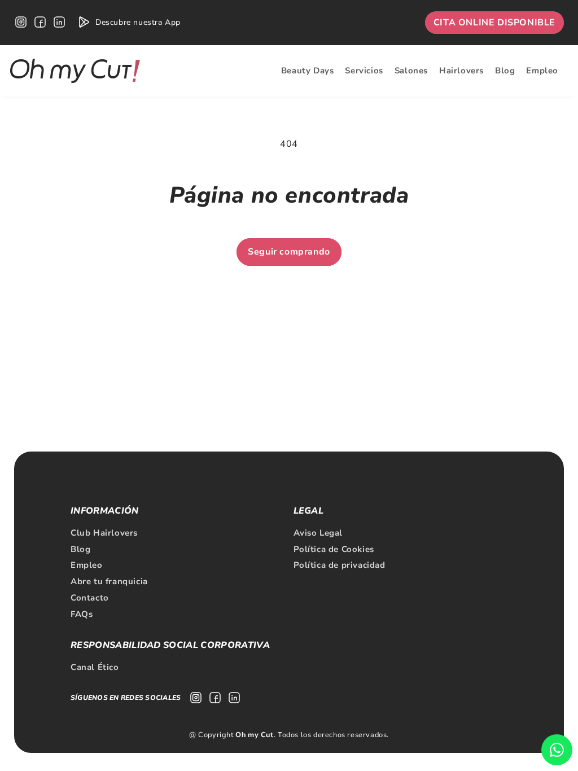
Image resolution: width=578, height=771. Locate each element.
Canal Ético (95, 667)
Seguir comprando (289, 252)
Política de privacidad (340, 565)
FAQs (82, 614)
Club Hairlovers (104, 532)
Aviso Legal (318, 532)
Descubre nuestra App (138, 22)
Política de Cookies (334, 549)
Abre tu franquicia (109, 581)
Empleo (87, 565)
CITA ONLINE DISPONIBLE (494, 22)
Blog (80, 549)
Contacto (90, 597)
